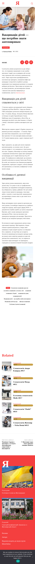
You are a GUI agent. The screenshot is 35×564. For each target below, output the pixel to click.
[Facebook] (22, 62)
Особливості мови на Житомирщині (13, 493)
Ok (18, 561)
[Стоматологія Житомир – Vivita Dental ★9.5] (6, 421)
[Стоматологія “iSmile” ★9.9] (6, 408)
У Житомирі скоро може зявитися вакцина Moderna (27, 443)
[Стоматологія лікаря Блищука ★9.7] (6, 367)
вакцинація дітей (17, 296)
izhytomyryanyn (20, 93)
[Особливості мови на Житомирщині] (17, 477)
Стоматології (17, 363)
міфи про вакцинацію (24, 301)
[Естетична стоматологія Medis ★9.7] (6, 394)
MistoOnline (6, 544)
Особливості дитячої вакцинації (17, 304)
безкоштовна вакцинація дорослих (19, 288)
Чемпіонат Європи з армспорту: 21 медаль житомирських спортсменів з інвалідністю (9, 445)
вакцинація (28, 290)
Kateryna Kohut (8, 51)
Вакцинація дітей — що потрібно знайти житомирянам (17, 298)
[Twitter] (27, 62)
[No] (33, 557)
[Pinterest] (31, 62)
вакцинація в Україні (11, 293)
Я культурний (5, 490)
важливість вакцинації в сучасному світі (14, 290)
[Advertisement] (17, 327)
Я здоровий (5, 47)
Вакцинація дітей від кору (11, 301)
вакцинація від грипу (23, 293)
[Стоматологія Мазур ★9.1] (6, 380)
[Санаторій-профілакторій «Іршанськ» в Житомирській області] (17, 509)
